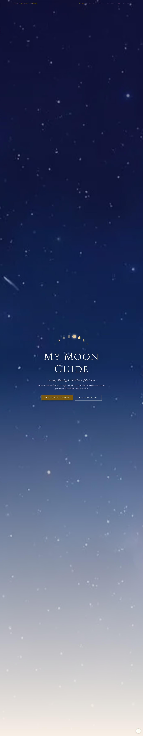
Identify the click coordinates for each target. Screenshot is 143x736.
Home (81, 3)
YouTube (125, 3)
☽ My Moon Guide (25, 3)
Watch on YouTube (58, 398)
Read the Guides (88, 398)
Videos (90, 3)
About (100, 3)
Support (111, 3)
